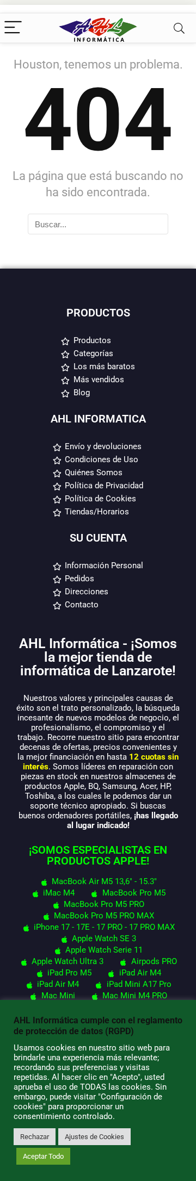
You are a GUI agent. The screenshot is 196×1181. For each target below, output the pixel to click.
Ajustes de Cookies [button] (94, 1137)
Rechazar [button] (34, 1137)
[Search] (179, 28)
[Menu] (13, 28)
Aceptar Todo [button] (43, 1156)
